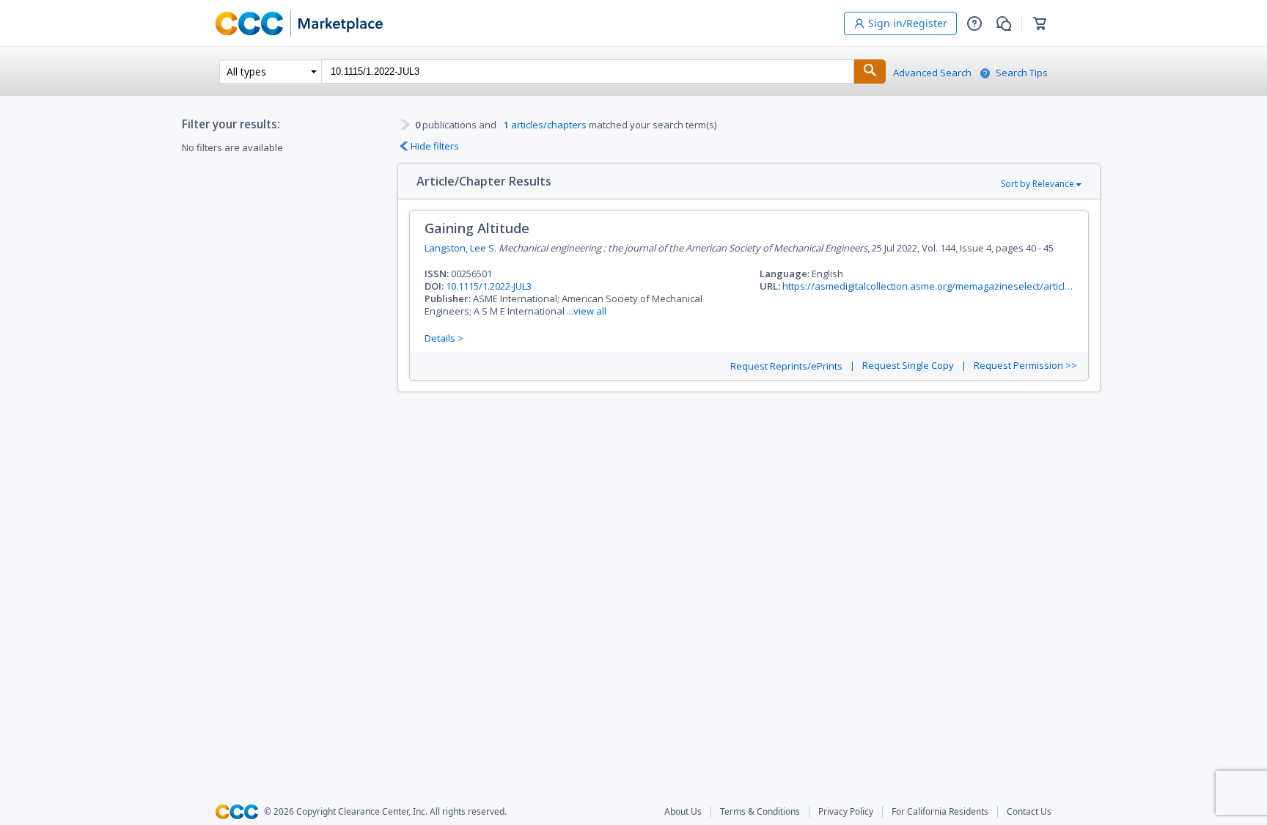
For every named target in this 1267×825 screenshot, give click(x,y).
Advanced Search (932, 73)
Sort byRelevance (1037, 183)
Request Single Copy (908, 365)
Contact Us (1029, 812)
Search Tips (1022, 73)
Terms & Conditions (760, 812)
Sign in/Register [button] (907, 23)
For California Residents (940, 812)
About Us (683, 812)
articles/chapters (545, 124)
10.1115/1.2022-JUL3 (489, 286)
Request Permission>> (1025, 365)
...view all (586, 311)
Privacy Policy (845, 812)
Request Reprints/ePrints (786, 366)
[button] (974, 23)
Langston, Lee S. (460, 247)
